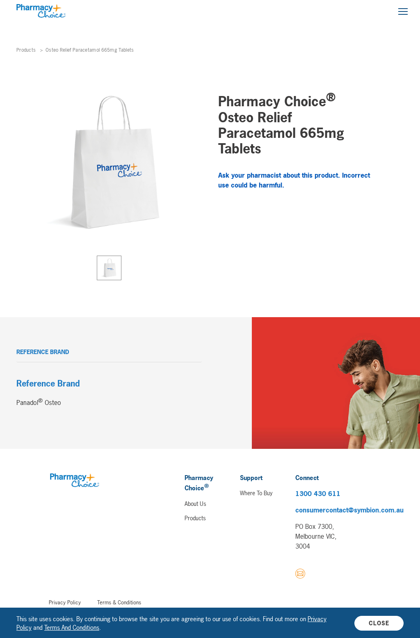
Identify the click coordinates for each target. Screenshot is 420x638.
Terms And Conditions (71, 627)
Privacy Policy (65, 602)
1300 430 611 (317, 493)
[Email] (300, 574)
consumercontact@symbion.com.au (349, 510)
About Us (195, 504)
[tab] (109, 268)
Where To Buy (256, 493)
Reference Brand (42, 352)
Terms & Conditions (119, 602)
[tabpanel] (109, 162)
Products (26, 50)
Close (379, 623)
